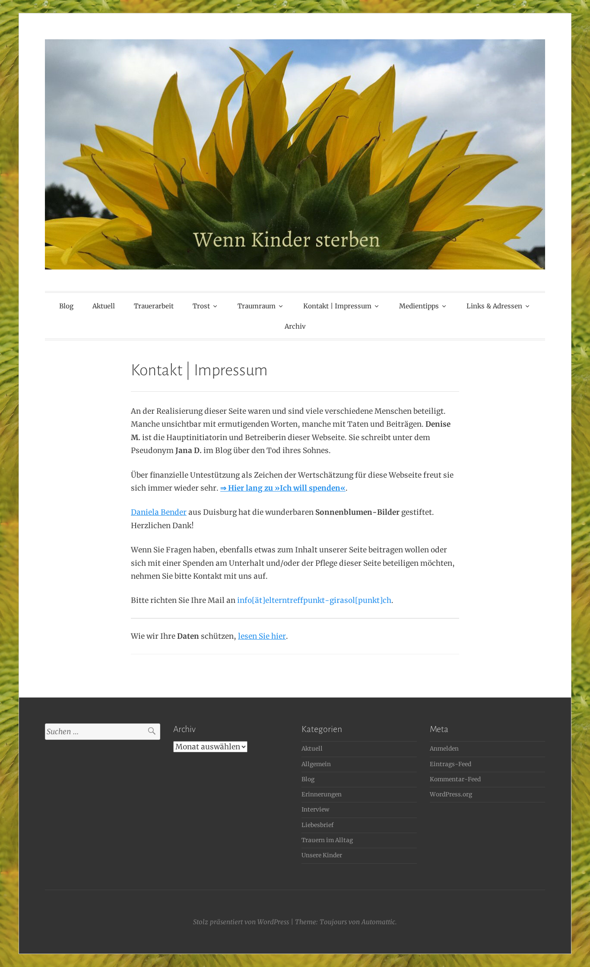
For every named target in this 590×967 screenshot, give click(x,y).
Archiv (295, 326)
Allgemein (316, 764)
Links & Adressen (494, 306)
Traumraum (257, 306)
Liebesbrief (317, 825)
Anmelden (444, 748)
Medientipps (419, 306)
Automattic (378, 922)
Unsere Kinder (321, 855)
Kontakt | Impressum (337, 306)
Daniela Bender (159, 512)
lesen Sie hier (262, 636)
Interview (315, 809)
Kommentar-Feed (455, 779)
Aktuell (103, 306)
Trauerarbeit (154, 306)
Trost (201, 306)
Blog (66, 306)
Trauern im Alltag (327, 840)
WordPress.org (451, 794)
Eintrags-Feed (450, 764)
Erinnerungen (321, 794)
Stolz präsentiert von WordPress (241, 922)
